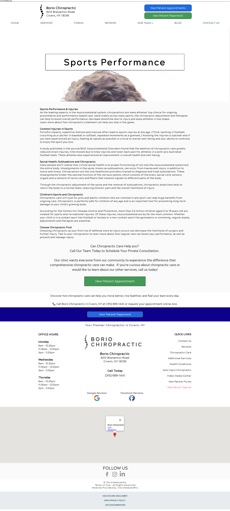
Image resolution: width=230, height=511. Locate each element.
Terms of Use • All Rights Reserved (115, 485)
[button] (46, 23)
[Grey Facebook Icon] (107, 474)
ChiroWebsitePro (128, 488)
